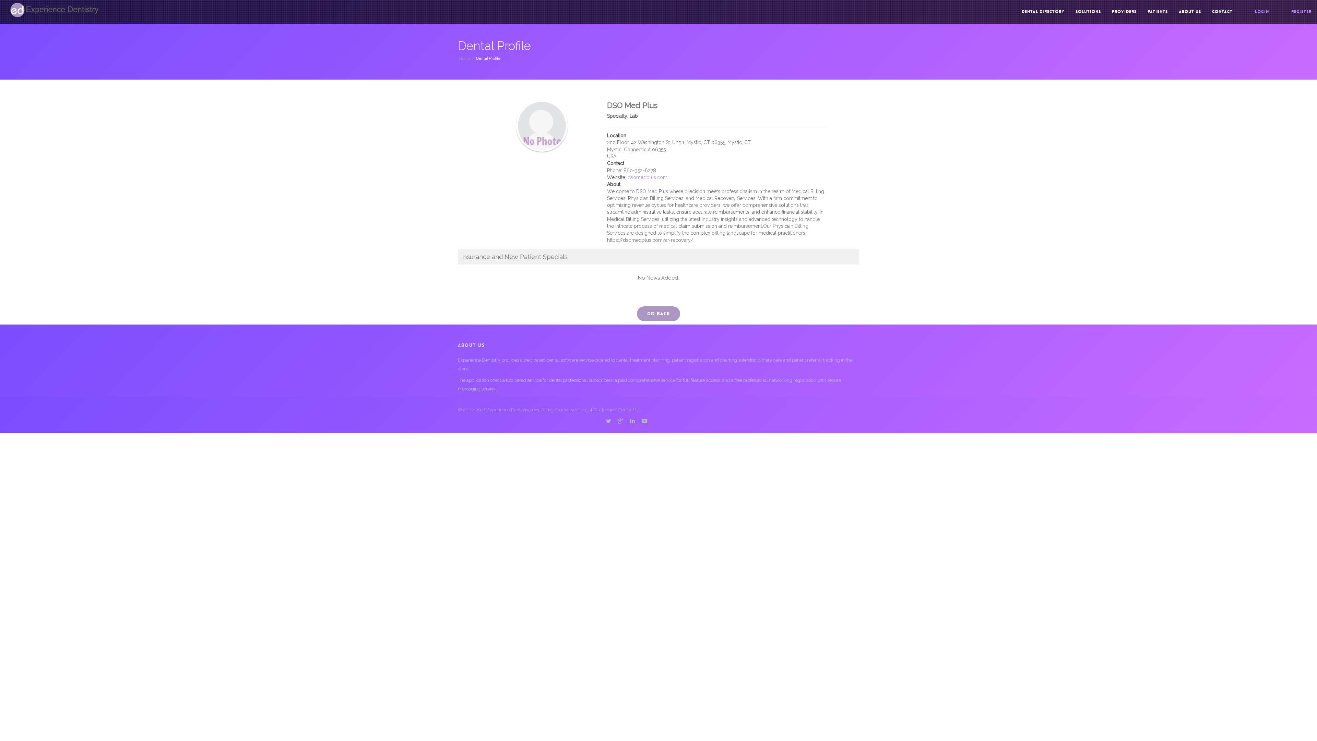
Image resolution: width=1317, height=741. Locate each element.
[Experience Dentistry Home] (54, 10)
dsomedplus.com (647, 177)
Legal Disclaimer (598, 409)
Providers (1124, 11)
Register (1301, 11)
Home (464, 58)
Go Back (658, 313)
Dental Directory (1043, 11)
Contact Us (629, 409)
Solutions (1088, 11)
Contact (1222, 11)
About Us (1190, 11)
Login (1262, 11)
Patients (1158, 11)
